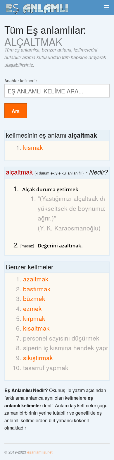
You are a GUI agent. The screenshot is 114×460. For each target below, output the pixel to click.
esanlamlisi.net (40, 452)
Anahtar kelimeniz (20, 80)
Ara (16, 110)
